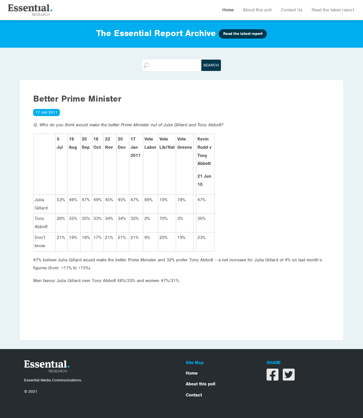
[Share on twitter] (289, 378)
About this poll (257, 10)
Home (228, 10)
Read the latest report (333, 10)
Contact (194, 395)
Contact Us (292, 10)
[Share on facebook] (273, 378)
